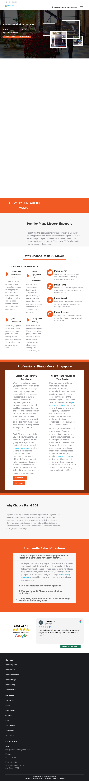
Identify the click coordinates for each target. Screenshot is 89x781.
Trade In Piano (10, 690)
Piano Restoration (12, 675)
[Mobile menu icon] (81, 7)
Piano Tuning (10, 685)
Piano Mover (10, 670)
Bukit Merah (10, 710)
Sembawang (10, 725)
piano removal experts (22, 448)
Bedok (7, 705)
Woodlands (9, 735)
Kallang (8, 720)
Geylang (8, 715)
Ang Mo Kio (9, 700)
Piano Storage (10, 680)
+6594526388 (12, 2)
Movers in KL (38, 778)
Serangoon (9, 730)
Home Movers (59, 778)
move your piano (63, 456)
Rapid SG (40, 776)
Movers (48, 778)
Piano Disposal (11, 665)
